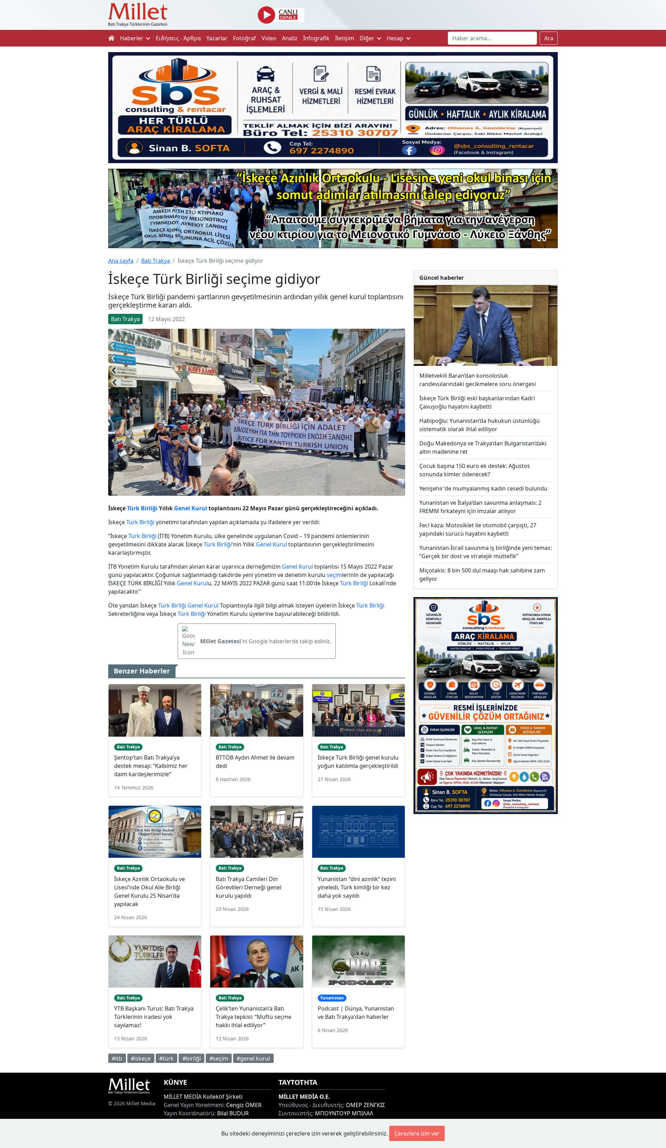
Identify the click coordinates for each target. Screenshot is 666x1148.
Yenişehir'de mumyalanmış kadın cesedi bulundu (483, 488)
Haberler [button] (132, 38)
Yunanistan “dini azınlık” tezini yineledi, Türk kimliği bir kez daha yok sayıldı (357, 887)
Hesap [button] (396, 38)
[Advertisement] (485, 876)
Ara (548, 38)
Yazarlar (217, 38)
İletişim (344, 38)
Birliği (149, 508)
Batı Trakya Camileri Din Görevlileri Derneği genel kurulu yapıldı (248, 887)
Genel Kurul (190, 508)
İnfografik (316, 38)
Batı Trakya (155, 261)
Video (269, 38)
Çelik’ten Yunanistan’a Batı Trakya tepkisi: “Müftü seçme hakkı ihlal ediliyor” (253, 1017)
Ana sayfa (121, 261)
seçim (334, 575)
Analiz (290, 38)
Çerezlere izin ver (416, 1133)
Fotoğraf (244, 38)
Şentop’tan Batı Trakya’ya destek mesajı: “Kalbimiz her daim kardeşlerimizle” (151, 766)
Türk (133, 508)
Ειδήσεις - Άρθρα (178, 38)
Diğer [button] (368, 38)
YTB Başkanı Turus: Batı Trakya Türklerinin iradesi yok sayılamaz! (154, 1017)
